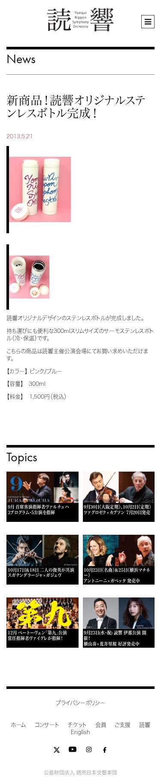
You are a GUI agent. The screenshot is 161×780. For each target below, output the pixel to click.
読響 (144, 725)
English (80, 732)
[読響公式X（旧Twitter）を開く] (56, 751)
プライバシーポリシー (80, 703)
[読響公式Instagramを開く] (89, 751)
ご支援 (123, 725)
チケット (77, 725)
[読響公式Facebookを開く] (104, 751)
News (21, 58)
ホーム (18, 725)
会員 (100, 725)
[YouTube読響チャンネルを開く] (72, 751)
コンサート (47, 725)
